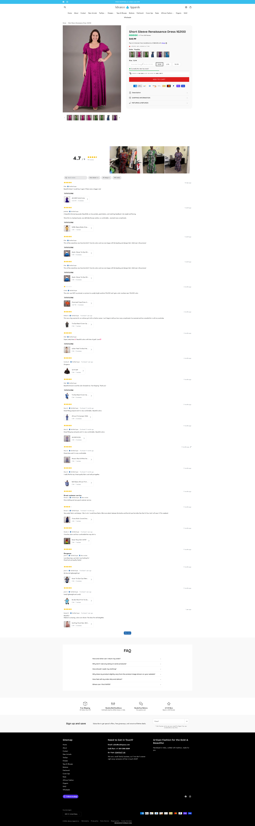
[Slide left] (64, 117)
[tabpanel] (127, 406)
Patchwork (66, 770)
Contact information (126, 821)
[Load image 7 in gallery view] (102, 117)
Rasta (64, 777)
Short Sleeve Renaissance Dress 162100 (79, 23)
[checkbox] (116, 178)
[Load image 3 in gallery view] (76, 117)
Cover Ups (66, 773)
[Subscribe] (186, 721)
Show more (127, 633)
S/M (159, 64)
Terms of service (104, 821)
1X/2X (177, 64)
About (65, 748)
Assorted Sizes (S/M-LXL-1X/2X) (143, 64)
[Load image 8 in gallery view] (108, 117)
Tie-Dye (65, 757)
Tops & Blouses (68, 764)
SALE (64, 786)
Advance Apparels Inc (73, 821)
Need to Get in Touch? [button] (120, 740)
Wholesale (66, 790)
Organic (65, 783)
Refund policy (85, 821)
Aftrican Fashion (68, 780)
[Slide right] (119, 117)
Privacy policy (94, 821)
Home (64, 23)
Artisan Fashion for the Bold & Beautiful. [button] (170, 741)
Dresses (65, 761)
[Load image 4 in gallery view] (82, 117)
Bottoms (65, 767)
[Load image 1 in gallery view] (69, 117)
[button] (65, 7)
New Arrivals (67, 754)
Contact (65, 751)
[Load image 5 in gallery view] (89, 117)
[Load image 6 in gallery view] (95, 117)
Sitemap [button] (68, 740)
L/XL (167, 64)
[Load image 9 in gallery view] (115, 117)
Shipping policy (115, 821)
